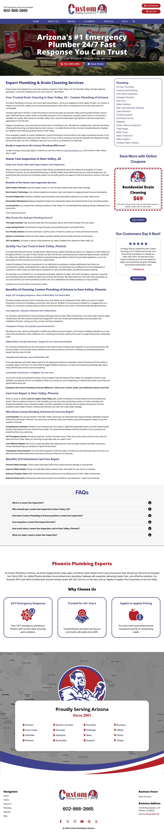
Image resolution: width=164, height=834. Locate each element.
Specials (108, 21)
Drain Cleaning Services (16, 213)
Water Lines (122, 132)
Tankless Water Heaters (127, 142)
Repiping (120, 121)
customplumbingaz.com (73, 150)
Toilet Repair (122, 128)
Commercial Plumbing (126, 90)
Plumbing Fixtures (125, 118)
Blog (125, 21)
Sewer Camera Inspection (128, 125)
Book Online (97, 64)
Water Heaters (123, 139)
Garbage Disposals (125, 97)
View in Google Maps (147, 814)
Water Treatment (124, 135)
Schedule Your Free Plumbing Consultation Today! (26, 284)
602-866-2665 (16, 10)
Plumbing (89, 21)
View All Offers (138, 220)
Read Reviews (138, 278)
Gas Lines (121, 100)
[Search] (134, 21)
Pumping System (124, 114)
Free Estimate (152, 5)
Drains (71, 21)
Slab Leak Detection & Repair (130, 108)
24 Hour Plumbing (125, 87)
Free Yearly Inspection (127, 94)
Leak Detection (123, 111)
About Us (53, 21)
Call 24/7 (152, 11)
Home (36, 21)
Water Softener (123, 104)
